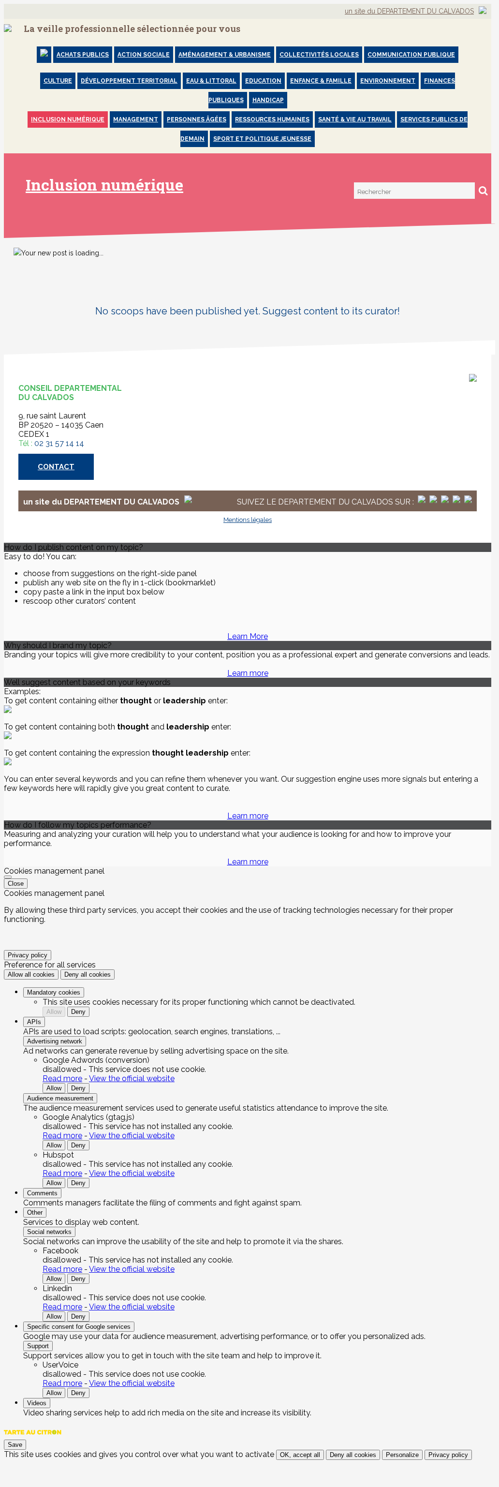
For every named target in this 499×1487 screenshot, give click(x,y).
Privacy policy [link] (27, 955)
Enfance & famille (321, 80)
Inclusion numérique (67, 119)
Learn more (247, 673)
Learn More (247, 636)
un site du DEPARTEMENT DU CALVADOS (409, 11)
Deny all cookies (87, 974)
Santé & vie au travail (355, 119)
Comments (42, 1193)
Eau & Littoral (211, 80)
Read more (62, 1078)
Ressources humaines (272, 119)
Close (16, 883)
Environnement (387, 80)
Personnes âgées (196, 119)
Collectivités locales (319, 54)
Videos (36, 1403)
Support (38, 1346)
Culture (58, 80)
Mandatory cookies (53, 992)
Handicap (268, 100)
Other (35, 1212)
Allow (53, 1011)
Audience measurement (60, 1098)
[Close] (8, 877)
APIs (34, 1022)
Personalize (402, 1454)
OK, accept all (300, 1454)
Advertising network (54, 1041)
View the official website (132, 1078)
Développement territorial (129, 80)
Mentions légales (247, 519)
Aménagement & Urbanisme (224, 54)
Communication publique (411, 54)
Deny (78, 1011)
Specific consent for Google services (79, 1326)
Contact (56, 466)
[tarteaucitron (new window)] (32, 1437)
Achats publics (83, 54)
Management (135, 119)
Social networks (49, 1231)
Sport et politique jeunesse (262, 138)
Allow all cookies (31, 974)
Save (15, 1444)
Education (263, 80)
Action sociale (143, 54)
